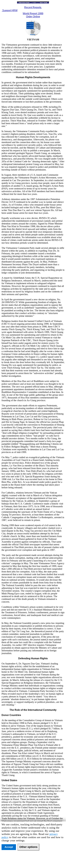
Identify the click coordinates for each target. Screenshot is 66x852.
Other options (28, 846)
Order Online (33, 16)
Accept (9, 847)
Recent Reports (33, 7)
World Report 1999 (33, 13)
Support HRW (9, 10)
